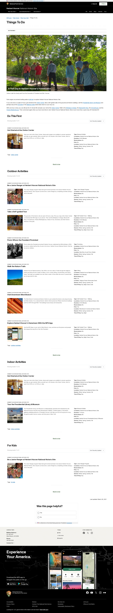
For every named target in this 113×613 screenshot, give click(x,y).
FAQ (59, 532)
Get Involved (37, 11)
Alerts (90, 11)
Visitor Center (40, 102)
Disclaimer (60, 604)
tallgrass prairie (31, 104)
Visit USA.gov (44, 609)
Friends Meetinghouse (13, 110)
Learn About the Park (24, 11)
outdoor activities (16, 345)
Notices (34, 602)
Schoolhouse (95, 108)
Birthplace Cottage (71, 108)
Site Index (61, 535)
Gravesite (20, 104)
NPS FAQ (35, 606)
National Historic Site (22, 8)
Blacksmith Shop (83, 108)
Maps (95, 11)
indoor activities (15, 429)
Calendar (100, 11)
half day (31, 99)
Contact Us (10, 543)
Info (86, 11)
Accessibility (10, 602)
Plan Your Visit (11, 11)
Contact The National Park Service (41, 604)
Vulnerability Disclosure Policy (66, 606)
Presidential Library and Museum (92, 102)
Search (94, 4)
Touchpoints (69, 523)
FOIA (8, 606)
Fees (105, 11)
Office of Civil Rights (89, 604)
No (41, 517)
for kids (13, 482)
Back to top (56, 164)
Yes (41, 512)
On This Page (14, 30)
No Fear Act (61, 602)
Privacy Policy (11, 604)
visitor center (14, 154)
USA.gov (85, 602)
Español (60, 538)
